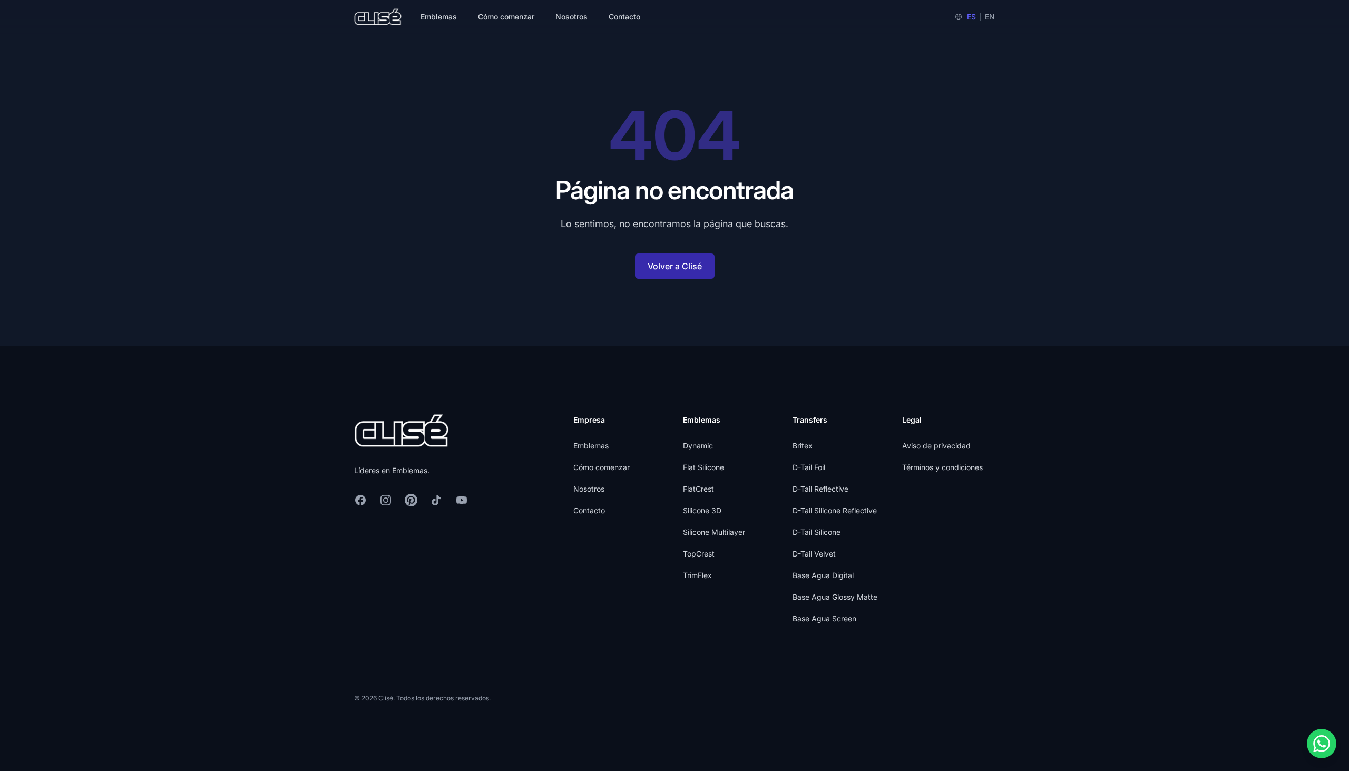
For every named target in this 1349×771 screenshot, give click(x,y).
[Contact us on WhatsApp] (1321, 743)
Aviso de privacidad (936, 445)
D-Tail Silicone (816, 532)
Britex (803, 445)
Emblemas (439, 16)
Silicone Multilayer (714, 532)
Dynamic (698, 445)
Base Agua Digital (823, 575)
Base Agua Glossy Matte (835, 596)
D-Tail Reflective (820, 488)
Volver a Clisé (675, 266)
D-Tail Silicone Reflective (835, 510)
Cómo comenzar (506, 16)
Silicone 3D (702, 510)
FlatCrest (698, 488)
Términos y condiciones (942, 467)
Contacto (624, 16)
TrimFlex (697, 575)
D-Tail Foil (809, 467)
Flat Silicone (703, 467)
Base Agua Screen (824, 618)
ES (971, 16)
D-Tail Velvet (814, 553)
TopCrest (699, 553)
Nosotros (571, 16)
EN (990, 16)
